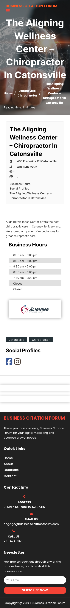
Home (8, 93)
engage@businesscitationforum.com (31, 524)
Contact (10, 476)
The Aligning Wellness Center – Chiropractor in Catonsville (31, 196)
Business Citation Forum (31, 6)
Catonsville (27, 91)
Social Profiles (19, 188)
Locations (11, 470)
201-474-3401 (14, 541)
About (8, 464)
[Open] (8, 11)
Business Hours (20, 184)
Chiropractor (27, 95)
